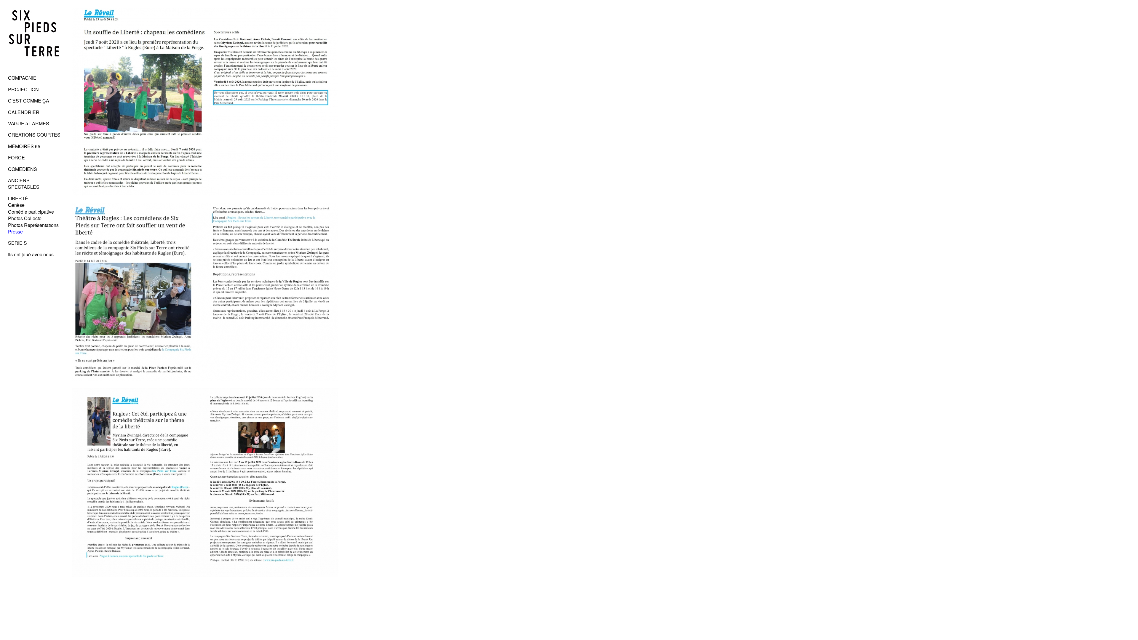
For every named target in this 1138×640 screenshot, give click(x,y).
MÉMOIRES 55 (24, 146)
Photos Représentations (33, 225)
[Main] (34, 66)
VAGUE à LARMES (28, 123)
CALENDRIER (23, 112)
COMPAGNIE (22, 77)
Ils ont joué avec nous (31, 254)
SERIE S (17, 242)
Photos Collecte (24, 218)
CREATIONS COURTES (34, 134)
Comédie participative (31, 211)
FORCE (16, 157)
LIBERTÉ (18, 198)
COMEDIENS (22, 169)
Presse (15, 231)
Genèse (16, 204)
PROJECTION (23, 89)
